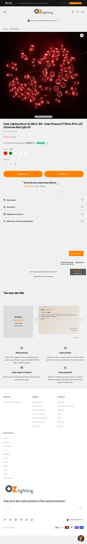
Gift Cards (61, 422)
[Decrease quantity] (7, 164)
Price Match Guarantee (66, 406)
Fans (5, 450)
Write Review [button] (76, 253)
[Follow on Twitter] (10, 519)
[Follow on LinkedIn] (31, 519)
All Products (14, 29)
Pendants (7, 454)
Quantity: (6, 159)
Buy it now (64, 174)
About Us (61, 402)
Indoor (5, 438)
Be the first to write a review (43, 276)
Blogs (60, 418)
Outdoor (6, 442)
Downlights (7, 446)
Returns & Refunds (39, 410)
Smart (5, 466)
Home (5, 29)
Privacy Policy (37, 406)
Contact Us (36, 426)
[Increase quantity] (15, 164)
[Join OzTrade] (43, 3)
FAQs (59, 414)
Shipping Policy (38, 402)
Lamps (5, 458)
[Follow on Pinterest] (21, 519)
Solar (5, 474)
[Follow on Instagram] (15, 519)
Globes (6, 462)
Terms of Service (38, 414)
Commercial (7, 478)
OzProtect (61, 410)
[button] (43, 276)
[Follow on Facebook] (4, 519)
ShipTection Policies (39, 418)
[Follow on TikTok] (26, 519)
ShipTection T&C (38, 422)
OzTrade (61, 426)
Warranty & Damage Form (12, 402)
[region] (59, 320)
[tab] (67, 262)
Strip (5, 470)
